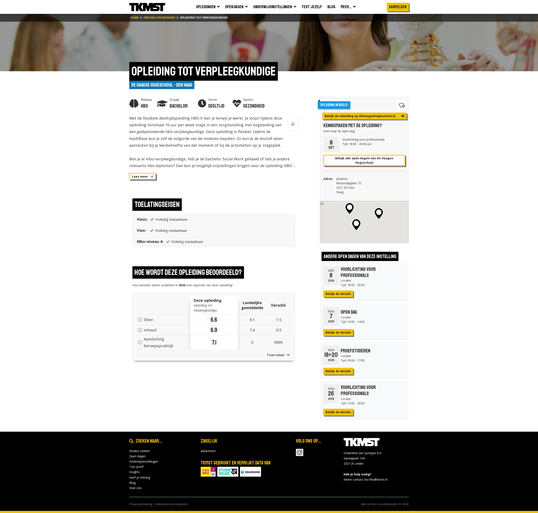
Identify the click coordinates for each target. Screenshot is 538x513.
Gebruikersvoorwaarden (171, 504)
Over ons (135, 488)
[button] (349, 208)
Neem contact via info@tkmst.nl (365, 479)
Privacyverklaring (140, 504)
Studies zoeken (139, 451)
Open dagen (137, 456)
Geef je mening (139, 477)
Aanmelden (397, 6)
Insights (134, 472)
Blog (132, 483)
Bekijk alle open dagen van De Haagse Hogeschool (364, 160)
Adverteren (208, 451)
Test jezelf (136, 467)
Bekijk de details (338, 294)
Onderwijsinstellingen (143, 461)
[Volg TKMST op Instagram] (299, 454)
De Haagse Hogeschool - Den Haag (161, 85)
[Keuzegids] (250, 471)
